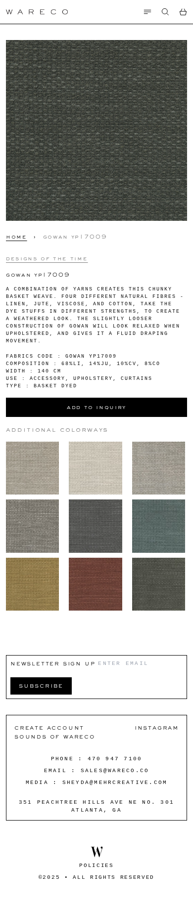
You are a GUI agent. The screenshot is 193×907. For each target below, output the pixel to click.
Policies (96, 865)
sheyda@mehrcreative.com (115, 782)
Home (16, 236)
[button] (165, 12)
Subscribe (41, 685)
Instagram (157, 727)
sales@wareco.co (115, 771)
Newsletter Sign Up (52, 663)
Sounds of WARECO (55, 736)
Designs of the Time (47, 258)
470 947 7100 (115, 759)
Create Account (49, 727)
